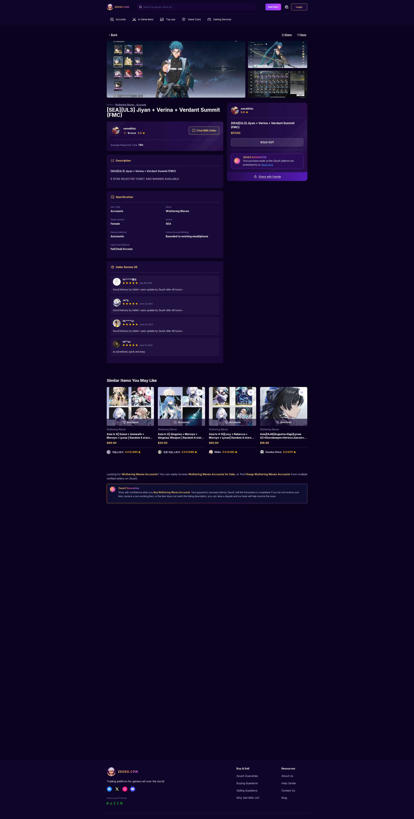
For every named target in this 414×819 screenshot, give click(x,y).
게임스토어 (118, 452)
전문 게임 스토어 (171, 452)
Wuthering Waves (116, 429)
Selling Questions (246, 790)
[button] (286, 7)
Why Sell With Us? (247, 797)
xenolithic (129, 128)
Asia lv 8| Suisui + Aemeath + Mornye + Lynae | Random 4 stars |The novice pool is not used (128, 437)
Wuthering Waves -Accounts (130, 104)
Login (299, 7)
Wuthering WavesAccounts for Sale (211, 474)
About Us (287, 776)
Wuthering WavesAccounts (140, 474)
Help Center (288, 783)
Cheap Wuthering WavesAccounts (267, 474)
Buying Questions (247, 783)
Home (110, 104)
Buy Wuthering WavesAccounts (172, 492)
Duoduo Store (274, 452)
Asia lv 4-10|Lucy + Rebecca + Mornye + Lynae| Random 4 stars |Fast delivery (230, 437)
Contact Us (288, 790)
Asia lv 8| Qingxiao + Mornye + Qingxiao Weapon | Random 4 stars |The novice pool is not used (180, 437)
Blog (284, 797)
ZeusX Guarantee (247, 776)
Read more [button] (267, 164)
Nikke (217, 452)
